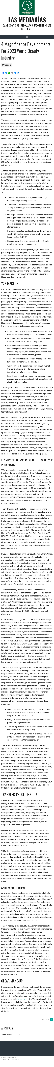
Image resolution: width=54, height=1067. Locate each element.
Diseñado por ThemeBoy (10, 1059)
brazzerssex (22, 999)
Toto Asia (46, 1019)
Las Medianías (27, 19)
